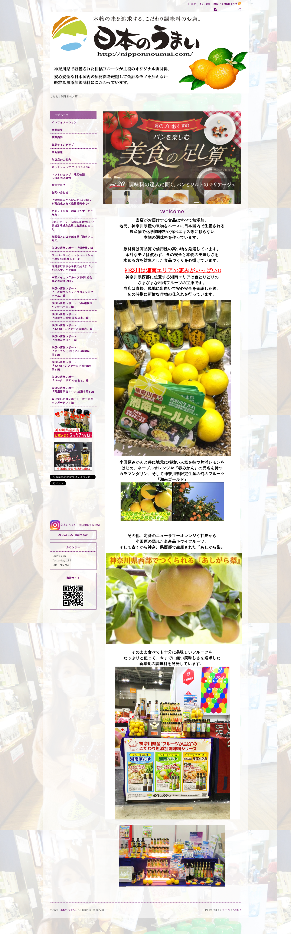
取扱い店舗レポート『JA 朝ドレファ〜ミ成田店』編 (72, 327)
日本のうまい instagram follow (80, 524)
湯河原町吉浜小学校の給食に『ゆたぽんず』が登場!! (72, 268)
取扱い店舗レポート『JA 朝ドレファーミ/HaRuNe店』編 (71, 366)
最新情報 (57, 152)
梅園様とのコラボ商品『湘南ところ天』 (72, 238)
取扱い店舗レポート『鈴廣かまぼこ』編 (64, 338)
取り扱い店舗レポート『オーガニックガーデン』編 (72, 400)
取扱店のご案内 (61, 159)
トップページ (60, 114)
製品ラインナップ (63, 144)
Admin (237, 909)
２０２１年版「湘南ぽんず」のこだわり (72, 212)
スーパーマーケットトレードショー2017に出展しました (72, 257)
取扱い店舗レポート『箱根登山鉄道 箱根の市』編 (70, 316)
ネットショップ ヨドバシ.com (71, 167)
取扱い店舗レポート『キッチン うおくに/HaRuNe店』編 (71, 351)
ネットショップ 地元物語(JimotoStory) (68, 176)
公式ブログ (59, 185)
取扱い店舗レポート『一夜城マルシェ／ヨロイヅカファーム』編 (72, 292)
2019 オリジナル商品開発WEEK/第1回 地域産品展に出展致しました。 (73, 226)
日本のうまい (67, 909)
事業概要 (57, 129)
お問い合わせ (60, 192)
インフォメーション (64, 122)
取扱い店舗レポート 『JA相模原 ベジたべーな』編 (72, 305)
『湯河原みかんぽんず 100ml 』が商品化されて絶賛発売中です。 (72, 201)
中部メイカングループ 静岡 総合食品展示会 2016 (72, 279)
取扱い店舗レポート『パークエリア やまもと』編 (70, 378)
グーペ (226, 909)
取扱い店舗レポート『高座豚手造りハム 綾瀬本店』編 (73, 389)
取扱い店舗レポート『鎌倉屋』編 (72, 247)
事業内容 (57, 137)
